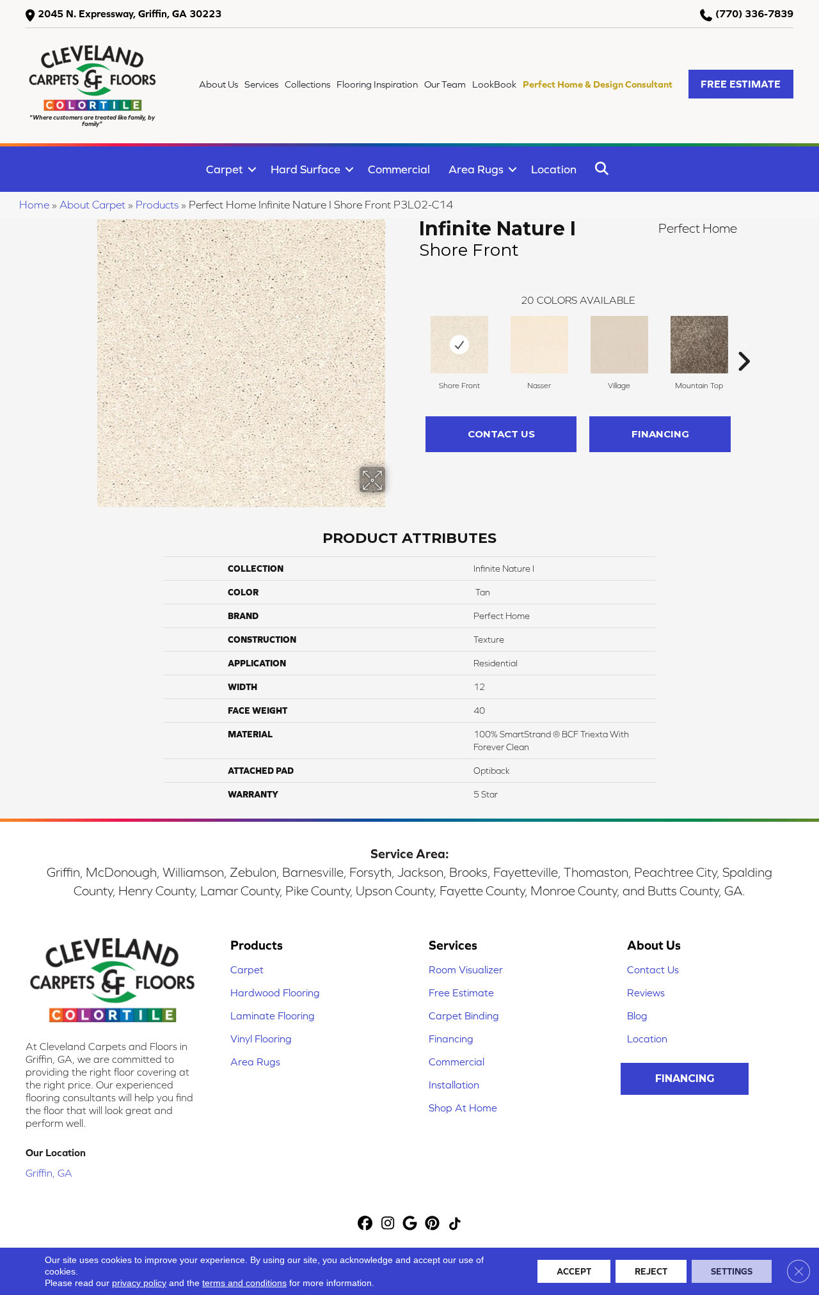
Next (743, 342)
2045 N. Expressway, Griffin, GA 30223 (129, 13)
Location (553, 169)
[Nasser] (539, 345)
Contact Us (501, 434)
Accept (574, 1271)
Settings (731, 1271)
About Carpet (92, 204)
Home (34, 204)
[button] (740, 84)
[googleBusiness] (410, 1224)
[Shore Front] (459, 345)
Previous (412, 342)
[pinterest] (433, 1224)
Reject (651, 1271)
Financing (660, 434)
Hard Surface (305, 169)
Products (157, 204)
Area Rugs (476, 169)
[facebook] (365, 1224)
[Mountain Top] (699, 345)
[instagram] (388, 1224)
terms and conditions (244, 1283)
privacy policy (139, 1283)
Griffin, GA (49, 1173)
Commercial (399, 169)
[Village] (619, 345)
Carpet (224, 169)
